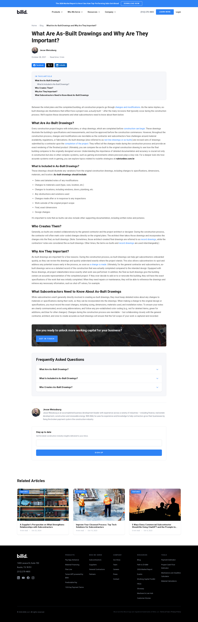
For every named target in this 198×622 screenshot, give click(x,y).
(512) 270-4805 (147, 12)
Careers (116, 569)
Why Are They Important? (46, 91)
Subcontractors (95, 560)
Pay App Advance (72, 560)
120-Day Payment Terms (74, 587)
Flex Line (68, 569)
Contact (116, 579)
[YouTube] (23, 577)
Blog (42, 25)
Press (115, 574)
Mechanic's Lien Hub (145, 593)
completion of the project (76, 143)
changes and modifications (127, 107)
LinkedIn (62, 65)
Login (178, 12)
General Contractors (97, 569)
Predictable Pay (71, 582)
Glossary (140, 589)
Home (34, 25)
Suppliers (93, 565)
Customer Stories (144, 598)
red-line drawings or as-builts (118, 140)
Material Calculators (169, 581)
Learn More (165, 12)
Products (56, 12)
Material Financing (72, 565)
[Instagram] (33, 577)
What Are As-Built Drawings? (47, 80)
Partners (92, 574)
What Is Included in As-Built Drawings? (53, 84)
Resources (92, 12)
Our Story (116, 560)
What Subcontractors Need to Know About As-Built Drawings (62, 95)
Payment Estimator (168, 560)
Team (115, 565)
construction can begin (134, 128)
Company (109, 12)
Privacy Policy (176, 612)
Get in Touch (46, 339)
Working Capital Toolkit (146, 579)
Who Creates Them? (44, 88)
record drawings (148, 239)
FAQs (139, 584)
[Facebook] (28, 577)
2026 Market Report (144, 569)
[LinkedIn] (18, 577)
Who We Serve (74, 12)
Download (131, 3)
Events (139, 574)
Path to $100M (142, 565)
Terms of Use (165, 612)
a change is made (98, 264)
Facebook (40, 65)
